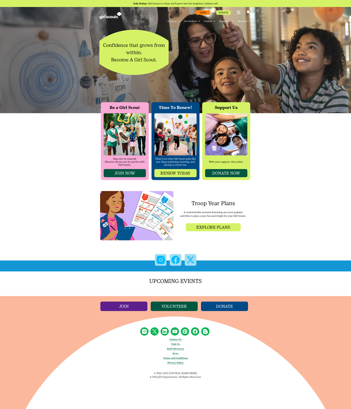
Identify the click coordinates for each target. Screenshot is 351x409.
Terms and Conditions (175, 358)
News (175, 353)
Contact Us (175, 339)
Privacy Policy (175, 362)
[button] (239, 13)
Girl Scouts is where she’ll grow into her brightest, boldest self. (175, 3)
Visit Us (175, 344)
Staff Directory (175, 348)
